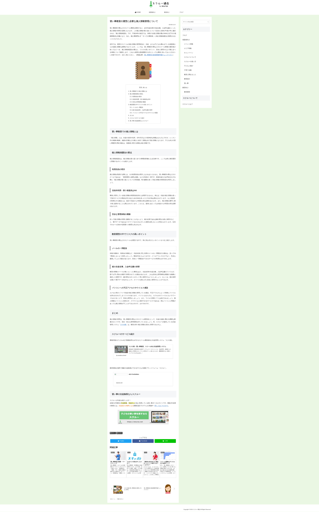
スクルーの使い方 (190, 61)
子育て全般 (188, 70)
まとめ (132, 115)
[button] (208, 22)
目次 (140, 87)
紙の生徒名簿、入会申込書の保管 (142, 110)
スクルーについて (190, 57)
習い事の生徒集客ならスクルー (139, 120)
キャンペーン (188, 53)
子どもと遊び (188, 66)
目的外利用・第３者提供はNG (141, 99)
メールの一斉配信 (137, 107)
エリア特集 (188, 48)
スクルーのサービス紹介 (137, 118)
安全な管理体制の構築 (139, 102)
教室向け (113, 433)
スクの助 (123, 324)
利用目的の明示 (137, 96)
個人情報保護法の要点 (136, 94)
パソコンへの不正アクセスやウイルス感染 (145, 112)
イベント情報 (188, 44)
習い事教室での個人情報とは (138, 91)
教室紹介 (187, 79)
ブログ (184, 35)
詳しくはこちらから (161, 406)
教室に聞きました (190, 74)
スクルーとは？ (187, 104)
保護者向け (186, 40)
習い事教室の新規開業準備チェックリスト (158, 55)
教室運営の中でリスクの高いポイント (141, 104)
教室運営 (120, 433)
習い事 (186, 83)
